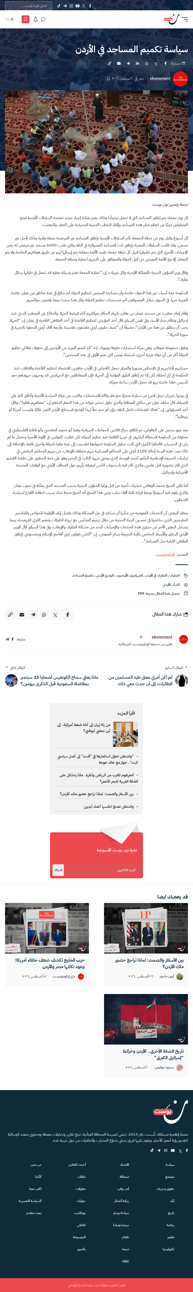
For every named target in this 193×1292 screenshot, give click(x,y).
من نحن (36, 1164)
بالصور (81, 1249)
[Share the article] (165, 63)
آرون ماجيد (166, 976)
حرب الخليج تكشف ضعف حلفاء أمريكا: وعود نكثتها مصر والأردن (50, 963)
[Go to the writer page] (181, 639)
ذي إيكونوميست (64, 976)
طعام (125, 1237)
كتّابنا (38, 1176)
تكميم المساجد (82, 575)
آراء (172, 1200)
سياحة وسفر (121, 1213)
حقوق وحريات (165, 1188)
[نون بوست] (171, 19)
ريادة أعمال (121, 1200)
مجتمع (169, 1176)
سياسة (170, 1164)
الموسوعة (79, 1237)
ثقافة (125, 1261)
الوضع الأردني (105, 575)
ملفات (82, 1176)
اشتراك (58, 870)
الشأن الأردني (171, 584)
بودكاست (80, 1213)
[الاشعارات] (35, 19)
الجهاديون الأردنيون (129, 575)
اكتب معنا (35, 1188)
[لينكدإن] (7, 639)
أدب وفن (123, 1188)
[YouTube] (77, 6)
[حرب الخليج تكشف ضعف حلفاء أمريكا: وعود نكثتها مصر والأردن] (47, 928)
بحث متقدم (33, 1213)
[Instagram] (71, 6)
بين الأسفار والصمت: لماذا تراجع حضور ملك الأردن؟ (97, 794)
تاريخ (171, 1213)
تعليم (171, 1237)
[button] (183, 19)
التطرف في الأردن (156, 575)
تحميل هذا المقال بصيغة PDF (159, 593)
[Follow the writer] (141, 637)
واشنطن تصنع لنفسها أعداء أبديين (109, 806)
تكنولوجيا (168, 1249)
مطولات (81, 1188)
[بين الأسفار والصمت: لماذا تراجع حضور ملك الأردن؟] (146, 928)
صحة (125, 1249)
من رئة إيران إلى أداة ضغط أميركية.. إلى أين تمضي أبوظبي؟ (83, 728)
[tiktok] (152, 1150)
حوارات (81, 1200)
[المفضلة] (25, 19)
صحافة (124, 1176)
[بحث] (42, 19)
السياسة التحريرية (30, 1200)
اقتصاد (124, 1164)
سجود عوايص (164, 1067)
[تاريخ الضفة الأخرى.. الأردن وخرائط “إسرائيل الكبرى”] (146, 1019)
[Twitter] (84, 6)
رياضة (170, 1225)
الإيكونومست (165, 554)
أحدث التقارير (77, 1164)
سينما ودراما (121, 1225)
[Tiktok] (59, 6)
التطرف (175, 575)
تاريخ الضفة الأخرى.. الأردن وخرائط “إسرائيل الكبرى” (153, 1054)
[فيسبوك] (12, 639)
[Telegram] (65, 6)
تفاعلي (81, 1225)
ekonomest (160, 78)
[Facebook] (90, 6)
